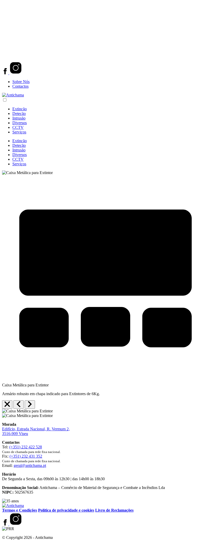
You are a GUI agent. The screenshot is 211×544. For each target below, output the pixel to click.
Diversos (19, 123)
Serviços (19, 132)
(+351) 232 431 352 (26, 456)
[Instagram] (15, 73)
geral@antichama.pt (30, 465)
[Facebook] (5, 73)
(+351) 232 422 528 (25, 447)
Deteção (19, 113)
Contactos (20, 86)
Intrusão (18, 118)
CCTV (18, 127)
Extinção (19, 109)
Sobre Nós (21, 81)
